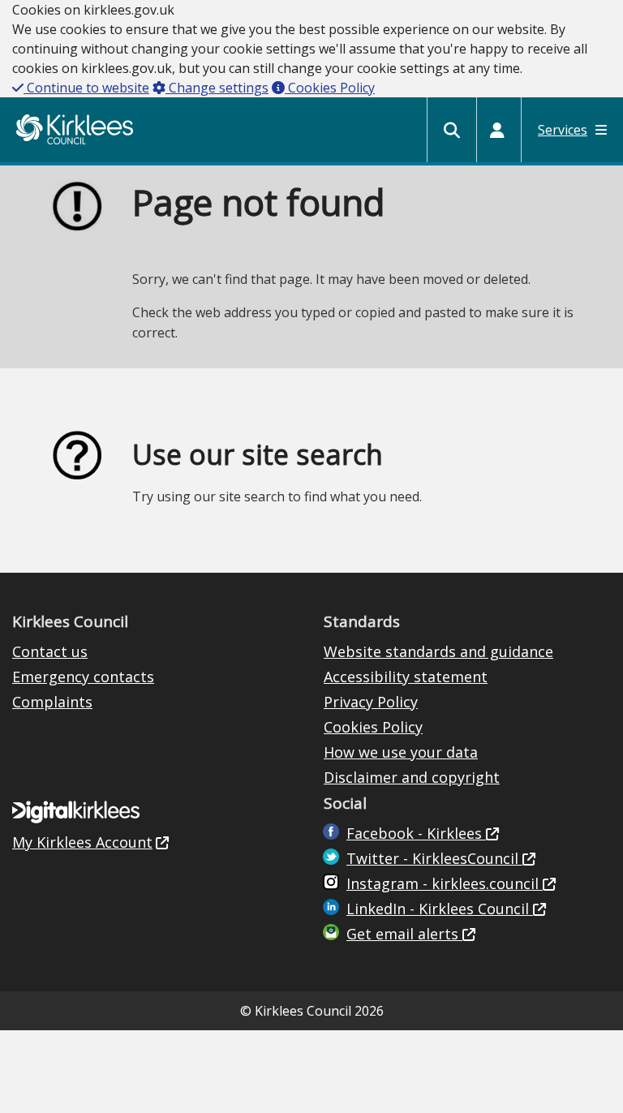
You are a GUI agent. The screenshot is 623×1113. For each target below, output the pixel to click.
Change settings (217, 88)
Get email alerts (404, 933)
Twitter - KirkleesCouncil (434, 858)
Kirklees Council (74, 129)
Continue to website (86, 88)
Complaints (52, 701)
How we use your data (401, 752)
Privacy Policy (371, 701)
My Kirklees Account (82, 842)
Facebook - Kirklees (416, 833)
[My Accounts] (497, 129)
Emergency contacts (83, 676)
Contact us (50, 651)
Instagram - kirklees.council (444, 883)
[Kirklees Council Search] (452, 129)
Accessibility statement (406, 676)
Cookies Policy (330, 88)
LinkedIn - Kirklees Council (439, 908)
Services (562, 130)
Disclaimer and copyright (412, 777)
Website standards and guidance (438, 651)
